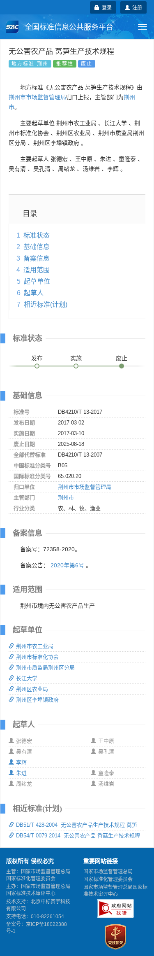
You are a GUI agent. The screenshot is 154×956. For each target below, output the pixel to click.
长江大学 (26, 678)
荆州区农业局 (32, 689)
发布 (37, 358)
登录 (105, 7)
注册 (136, 7)
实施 (76, 358)
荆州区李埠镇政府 (37, 700)
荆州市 (66, 497)
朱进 (21, 773)
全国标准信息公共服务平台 (68, 27)
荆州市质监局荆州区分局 (45, 668)
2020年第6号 (67, 565)
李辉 (21, 762)
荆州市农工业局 (34, 646)
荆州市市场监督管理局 (37, 97)
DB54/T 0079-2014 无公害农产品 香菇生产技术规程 (78, 835)
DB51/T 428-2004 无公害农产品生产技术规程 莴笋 (76, 825)
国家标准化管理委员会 (108, 879)
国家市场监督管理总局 (108, 871)
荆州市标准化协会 (37, 657)
